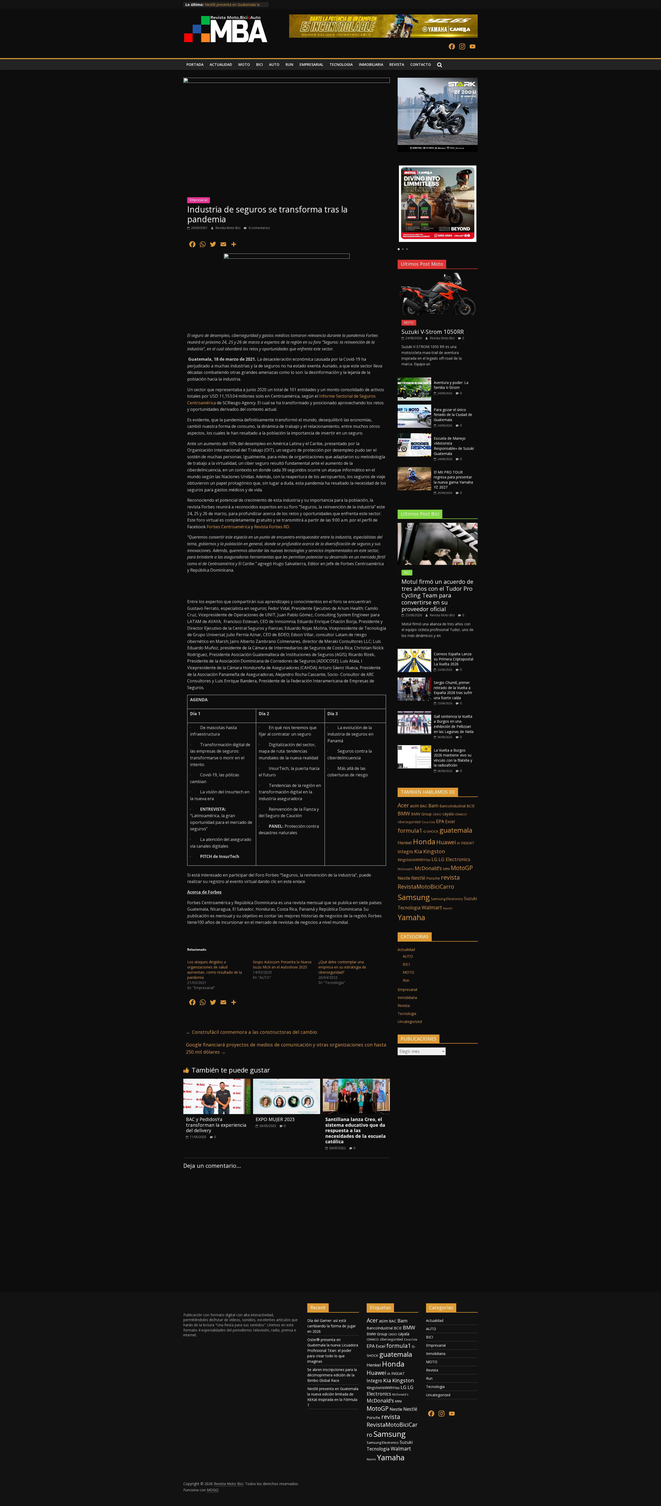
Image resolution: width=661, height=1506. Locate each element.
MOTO (244, 64)
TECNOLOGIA (341, 64)
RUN (289, 64)
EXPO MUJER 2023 (275, 1119)
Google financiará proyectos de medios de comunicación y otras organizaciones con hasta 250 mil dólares (286, 1048)
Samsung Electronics (447, 898)
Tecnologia (409, 907)
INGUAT (467, 842)
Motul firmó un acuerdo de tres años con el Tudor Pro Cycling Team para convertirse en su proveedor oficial (437, 595)
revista (450, 877)
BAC (423, 805)
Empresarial (198, 200)
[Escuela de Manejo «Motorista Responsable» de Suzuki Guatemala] (414, 435)
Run (406, 980)
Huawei (446, 842)
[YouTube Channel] (472, 47)
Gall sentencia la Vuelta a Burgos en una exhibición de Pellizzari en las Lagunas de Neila (454, 724)
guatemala (455, 830)
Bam (433, 805)
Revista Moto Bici (228, 228)
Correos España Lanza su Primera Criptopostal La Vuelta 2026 (453, 658)
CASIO (437, 814)
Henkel (405, 843)
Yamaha (411, 917)
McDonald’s (428, 868)
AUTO (274, 64)
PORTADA (194, 64)
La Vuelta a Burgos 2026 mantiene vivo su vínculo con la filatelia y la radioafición (453, 758)
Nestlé (418, 878)
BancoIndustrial (452, 805)
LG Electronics (454, 859)
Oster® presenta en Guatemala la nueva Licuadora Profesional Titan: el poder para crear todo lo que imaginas (332, 1350)
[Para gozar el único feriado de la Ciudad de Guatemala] (414, 407)
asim (414, 806)
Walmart (432, 907)
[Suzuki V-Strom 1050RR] (438, 275)
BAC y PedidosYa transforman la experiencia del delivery (216, 1124)
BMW (404, 813)
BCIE (471, 805)
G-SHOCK (430, 831)
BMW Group (421, 813)
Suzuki (470, 898)
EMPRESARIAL (311, 64)
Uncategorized (410, 1021)
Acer (403, 805)
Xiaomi (447, 908)
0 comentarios (259, 228)
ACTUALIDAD (221, 64)
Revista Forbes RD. (272, 527)
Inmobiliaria (407, 997)
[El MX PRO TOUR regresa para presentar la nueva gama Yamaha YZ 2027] (414, 469)
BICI (259, 64)
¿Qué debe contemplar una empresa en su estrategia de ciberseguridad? (342, 967)
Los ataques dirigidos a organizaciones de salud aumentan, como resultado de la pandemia (214, 969)
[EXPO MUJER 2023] (286, 1082)
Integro (405, 851)
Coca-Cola (428, 822)
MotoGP (462, 868)
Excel (450, 821)
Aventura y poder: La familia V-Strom (451, 385)
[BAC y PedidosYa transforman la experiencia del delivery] (216, 1082)
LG (434, 859)
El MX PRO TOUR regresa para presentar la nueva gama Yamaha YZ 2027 (453, 480)
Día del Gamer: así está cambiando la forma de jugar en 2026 (331, 1326)
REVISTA (396, 64)
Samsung (414, 897)
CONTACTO (420, 64)
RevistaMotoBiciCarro (426, 886)
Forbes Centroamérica (228, 527)
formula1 (410, 830)
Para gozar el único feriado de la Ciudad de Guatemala (453, 414)
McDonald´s (406, 869)
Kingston (434, 851)
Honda (424, 841)
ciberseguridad (409, 822)
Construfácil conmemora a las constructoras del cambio (251, 1032)
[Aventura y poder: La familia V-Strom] (414, 380)
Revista (404, 1005)
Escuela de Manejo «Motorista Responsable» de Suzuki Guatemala (454, 446)
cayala (448, 814)
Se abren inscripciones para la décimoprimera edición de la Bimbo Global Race (332, 1375)
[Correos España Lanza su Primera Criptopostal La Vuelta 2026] (414, 651)
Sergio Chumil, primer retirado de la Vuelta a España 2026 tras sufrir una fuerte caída (453, 690)
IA (458, 843)
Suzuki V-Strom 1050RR (433, 331)
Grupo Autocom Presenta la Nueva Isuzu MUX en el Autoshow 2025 (282, 964)
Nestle (404, 878)
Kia (418, 851)
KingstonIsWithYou (414, 859)
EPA (440, 821)
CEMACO (461, 814)
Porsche (433, 878)
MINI (446, 869)
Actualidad (406, 949)
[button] (403, 206)
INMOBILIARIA (371, 64)
